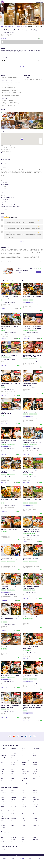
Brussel (2, 799)
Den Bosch (3, 780)
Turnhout (34, 797)
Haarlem (13, 778)
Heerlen (13, 780)
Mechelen (24, 797)
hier (4, 80)
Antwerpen (3, 792)
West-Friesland (36, 773)
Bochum (2, 820)
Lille (12, 841)
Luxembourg (24, 795)
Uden (34, 757)
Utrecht (34, 760)
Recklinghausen (36, 823)
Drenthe (13, 757)
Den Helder (13, 748)
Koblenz (23, 813)
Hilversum (24, 748)
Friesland (13, 769)
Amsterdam (3, 757)
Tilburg (34, 753)
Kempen (13, 802)
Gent (12, 792)
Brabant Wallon (4, 795)
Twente (34, 755)
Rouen (34, 835)
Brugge (2, 797)
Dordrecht (13, 755)
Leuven (23, 790)
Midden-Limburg (25, 760)
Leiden (23, 755)
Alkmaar (2, 751)
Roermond (24, 776)
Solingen (3, 827)
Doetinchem (13, 753)
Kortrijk (12, 804)
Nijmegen (24, 762)
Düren (12, 816)
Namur (23, 802)
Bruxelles (3, 802)
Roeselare (35, 792)
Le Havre (13, 839)
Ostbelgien (35, 790)
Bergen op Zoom (4, 767)
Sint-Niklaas (35, 795)
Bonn (2, 823)
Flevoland (13, 767)
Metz (23, 835)
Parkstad (24, 773)
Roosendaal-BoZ (25, 778)
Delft (2, 778)
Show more (22, 241)
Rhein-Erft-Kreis (36, 825)
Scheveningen (25, 783)
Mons (23, 799)
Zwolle (34, 783)
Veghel (34, 767)
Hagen (12, 825)
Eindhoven (13, 762)
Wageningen (35, 769)
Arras (2, 837)
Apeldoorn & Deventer (5, 760)
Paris (23, 839)
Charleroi (3, 804)
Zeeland (34, 778)
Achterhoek (3, 748)
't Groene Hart (14, 773)
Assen (2, 764)
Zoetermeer (35, 780)
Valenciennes (35, 839)
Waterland (35, 771)
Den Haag (3, 783)
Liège (23, 792)
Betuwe (2, 769)
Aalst (2, 790)
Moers (23, 823)
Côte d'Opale (3, 841)
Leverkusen (24, 820)
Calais (2, 839)
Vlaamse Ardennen (37, 799)
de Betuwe (3, 776)
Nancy (23, 837)
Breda (2, 771)
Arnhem (2, 762)
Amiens (2, 835)
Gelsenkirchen (14, 823)
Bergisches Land (4, 816)
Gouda (12, 771)
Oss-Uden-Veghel (26, 771)
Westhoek (35, 806)
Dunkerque (13, 835)
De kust (2, 806)
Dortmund (3, 825)
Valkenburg (35, 762)
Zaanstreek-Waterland (37, 776)
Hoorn (23, 751)
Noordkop (24, 764)
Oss (23, 769)
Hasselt (13, 799)
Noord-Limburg (25, 767)
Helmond (13, 783)
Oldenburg (35, 818)
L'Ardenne (13, 806)
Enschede (13, 764)
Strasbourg (35, 837)
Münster (34, 816)
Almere (2, 753)
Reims (23, 841)
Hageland (13, 795)
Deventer (13, 751)
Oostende (24, 806)
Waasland (35, 802)
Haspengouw (14, 797)
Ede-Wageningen (15, 760)
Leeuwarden (24, 753)
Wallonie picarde (36, 804)
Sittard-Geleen (36, 751)
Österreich (3, 849)
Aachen (2, 813)
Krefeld (23, 816)
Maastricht (24, 757)
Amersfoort (3, 755)
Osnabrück (35, 820)
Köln (23, 818)
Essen (12, 820)
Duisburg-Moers (14, 813)
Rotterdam (24, 780)
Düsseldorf (13, 818)
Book (39, 272)
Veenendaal (35, 764)
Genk (12, 790)
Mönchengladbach (36, 813)
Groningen (13, 776)
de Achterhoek (4, 773)
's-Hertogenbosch (36, 748)
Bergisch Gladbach (5, 818)
